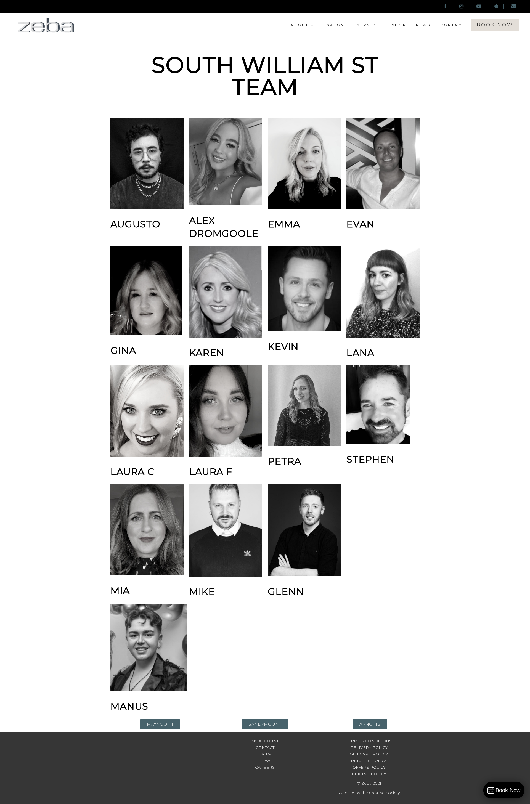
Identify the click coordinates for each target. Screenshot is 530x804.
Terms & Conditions (369, 740)
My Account (265, 740)
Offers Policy (369, 767)
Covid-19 (265, 754)
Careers (265, 767)
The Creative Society (380, 792)
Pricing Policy (369, 773)
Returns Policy (369, 760)
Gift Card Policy (369, 754)
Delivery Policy (369, 747)
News (265, 760)
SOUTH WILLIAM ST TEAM (265, 76)
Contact (265, 747)
